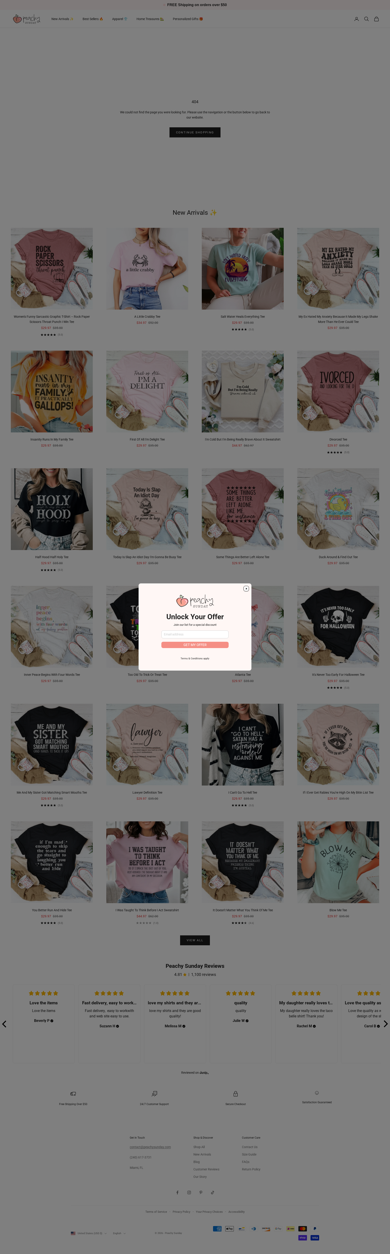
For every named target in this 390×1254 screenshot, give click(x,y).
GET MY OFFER (195, 645)
